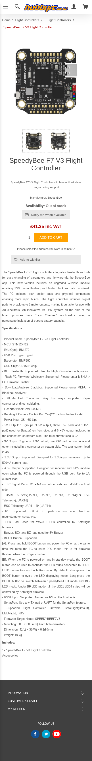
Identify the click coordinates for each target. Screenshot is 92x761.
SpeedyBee (55, 197)
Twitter (46, 734)
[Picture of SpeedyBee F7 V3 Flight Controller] (34, 141)
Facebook (35, 734)
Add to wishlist (30, 259)
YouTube (56, 734)
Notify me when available (48, 215)
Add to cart (51, 237)
